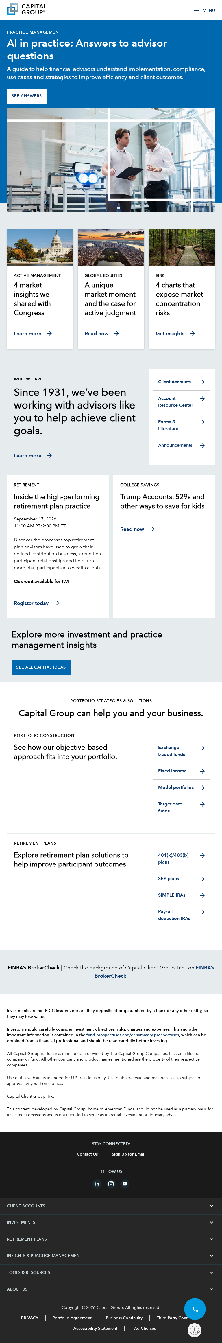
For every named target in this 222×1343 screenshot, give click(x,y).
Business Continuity (124, 1318)
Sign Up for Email (128, 1154)
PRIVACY (29, 1318)
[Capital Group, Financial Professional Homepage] (35, 10)
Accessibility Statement (95, 1329)
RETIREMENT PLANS (111, 1239)
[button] (195, 1309)
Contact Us (87, 1154)
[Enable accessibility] (194, 1330)
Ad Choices (144, 1329)
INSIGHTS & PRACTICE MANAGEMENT (111, 1256)
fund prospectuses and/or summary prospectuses (132, 1035)
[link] (40, 299)
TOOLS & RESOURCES (111, 1273)
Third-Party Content (175, 1318)
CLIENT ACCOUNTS (111, 1206)
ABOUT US (111, 1289)
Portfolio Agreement (72, 1318)
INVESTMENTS (111, 1223)
